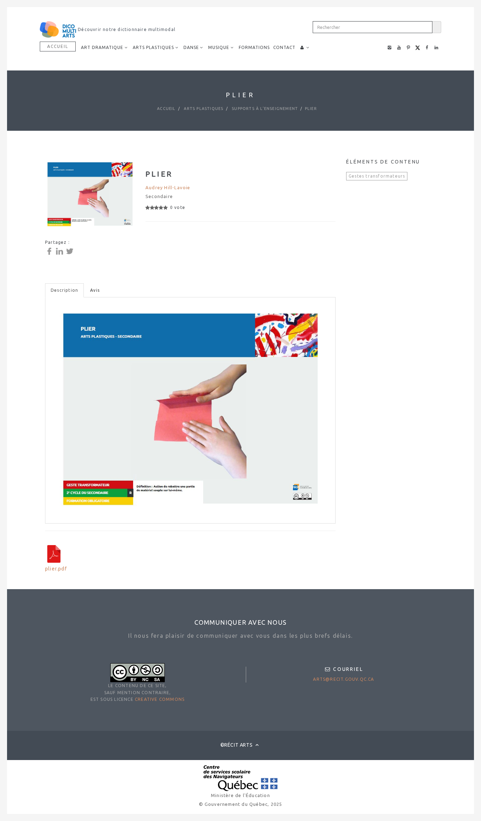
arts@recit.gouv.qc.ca (343, 679)
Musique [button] (218, 47)
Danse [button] (191, 47)
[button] (305, 47)
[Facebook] (50, 250)
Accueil (57, 46)
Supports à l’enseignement (264, 108)
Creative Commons (160, 699)
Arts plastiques (202, 108)
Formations (254, 47)
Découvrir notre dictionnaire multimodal (125, 29)
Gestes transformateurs (377, 176)
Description (64, 290)
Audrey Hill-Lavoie (167, 187)
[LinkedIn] (60, 250)
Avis (95, 290)
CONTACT (284, 47)
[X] (70, 250)
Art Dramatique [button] (102, 47)
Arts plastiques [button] (153, 47)
